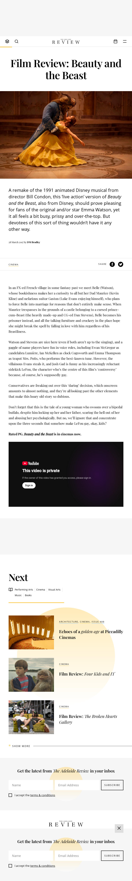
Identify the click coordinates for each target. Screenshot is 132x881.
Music (18, 595)
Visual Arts (54, 589)
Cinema (14, 264)
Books (28, 595)
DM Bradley (33, 242)
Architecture (68, 621)
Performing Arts (24, 589)
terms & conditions (42, 795)
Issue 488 (98, 621)
